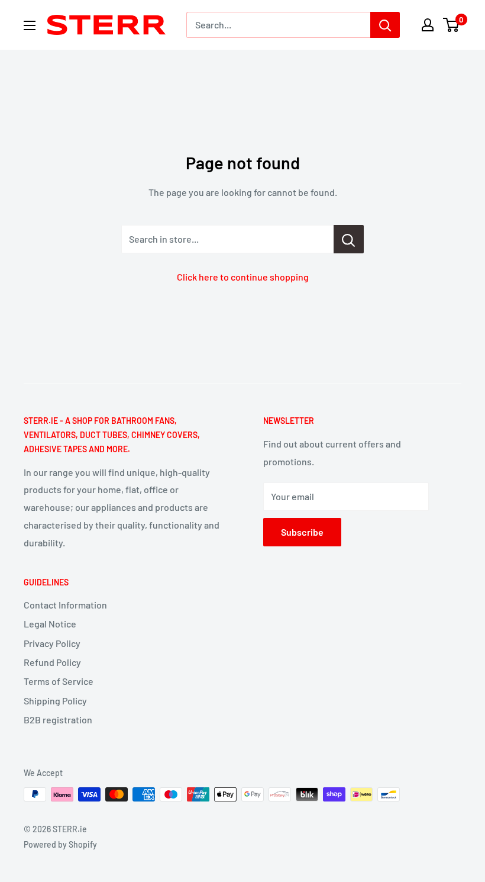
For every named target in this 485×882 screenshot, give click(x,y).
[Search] (385, 25)
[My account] (428, 24)
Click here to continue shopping (243, 276)
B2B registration (58, 719)
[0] (451, 25)
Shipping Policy (55, 700)
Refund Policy (52, 662)
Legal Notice (50, 623)
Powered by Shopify (60, 844)
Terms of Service (58, 681)
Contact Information (65, 604)
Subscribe (302, 531)
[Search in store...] (349, 239)
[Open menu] (29, 25)
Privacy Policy (52, 643)
